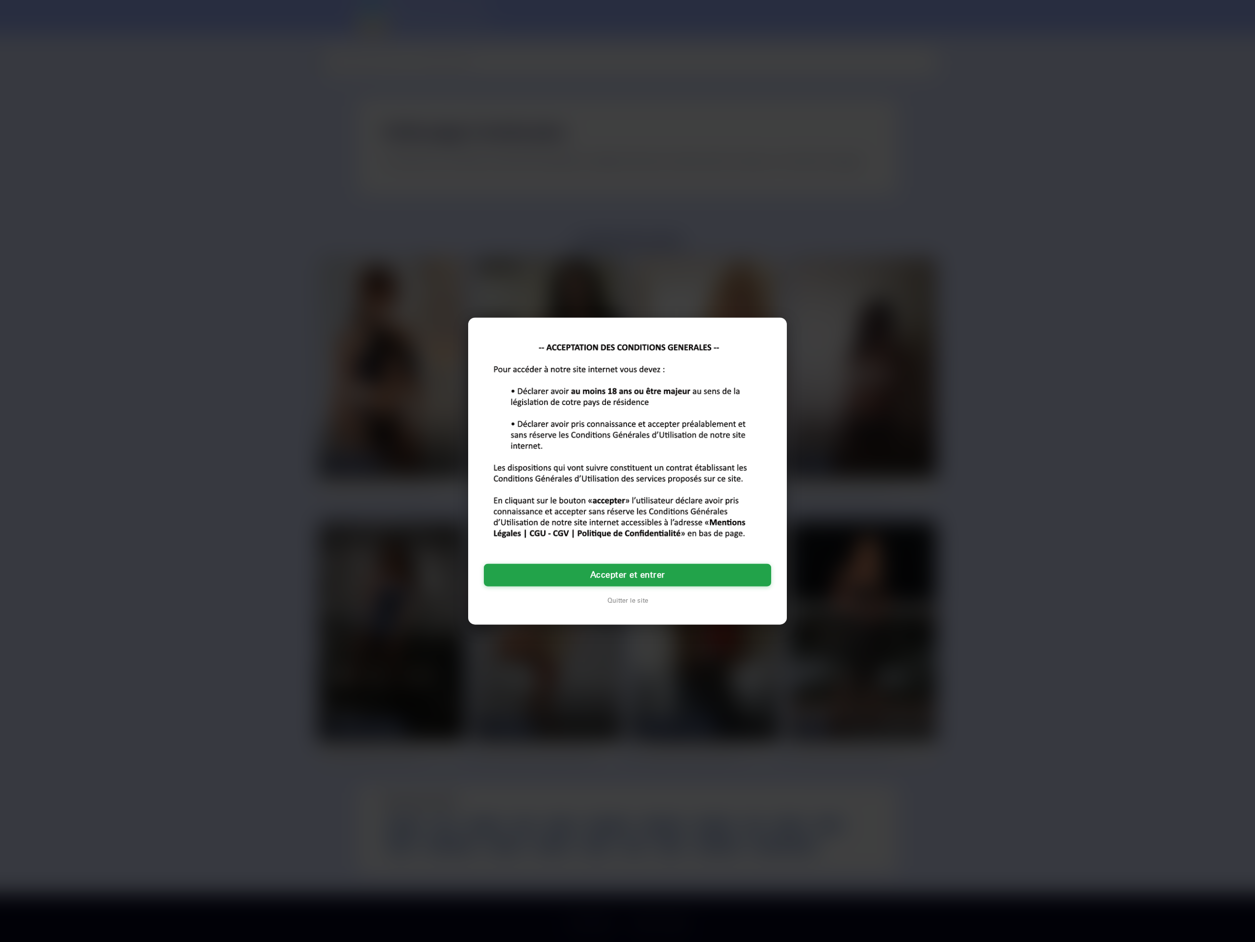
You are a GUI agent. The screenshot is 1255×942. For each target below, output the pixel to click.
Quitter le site (627, 601)
